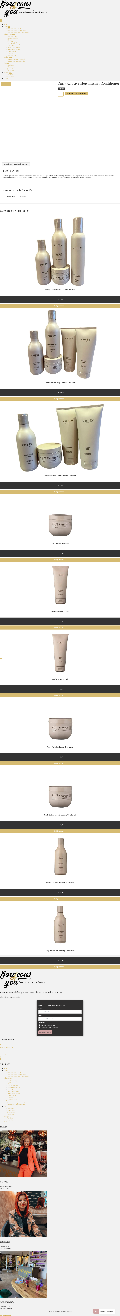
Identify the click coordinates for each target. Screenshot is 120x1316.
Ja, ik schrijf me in (45, 1032)
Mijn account (11, 67)
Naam (40, 1008)
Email (40, 1015)
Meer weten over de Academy (50, 1027)
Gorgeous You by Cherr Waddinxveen (18, 32)
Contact (6, 78)
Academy (6, 57)
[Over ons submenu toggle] (10, 73)
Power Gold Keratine (14, 47)
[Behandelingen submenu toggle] (13, 34)
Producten (11, 65)
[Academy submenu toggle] (10, 57)
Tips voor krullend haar (48, 1025)
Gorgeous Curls (12, 36)
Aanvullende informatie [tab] (21, 164)
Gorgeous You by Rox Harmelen (17, 30)
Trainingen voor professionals (16, 59)
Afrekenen (11, 71)
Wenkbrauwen (12, 51)
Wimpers (10, 53)
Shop (5, 63)
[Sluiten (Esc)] (9, 1315)
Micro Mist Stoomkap (14, 44)
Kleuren (10, 40)
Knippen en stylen (13, 38)
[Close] (1, 970)
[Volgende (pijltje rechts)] (1, 658)
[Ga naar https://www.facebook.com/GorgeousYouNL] (60, 1059)
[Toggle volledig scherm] (4, 1315)
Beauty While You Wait (14, 49)
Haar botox (11, 46)
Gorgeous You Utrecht (14, 28)
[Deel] (6, 1315)
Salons (6, 26)
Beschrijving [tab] (8, 164)
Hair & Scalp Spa (13, 42)
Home (5, 24)
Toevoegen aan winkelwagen (76, 93)
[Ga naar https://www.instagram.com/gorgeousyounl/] (60, 1057)
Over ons (6, 73)
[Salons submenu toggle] (9, 27)
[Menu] (1, 20)
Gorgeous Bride (12, 55)
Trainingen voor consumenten (16, 61)
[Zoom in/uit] (1, 1315)
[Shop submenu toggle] (8, 63)
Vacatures (10, 75)
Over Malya (11, 76)
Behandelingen (8, 34)
